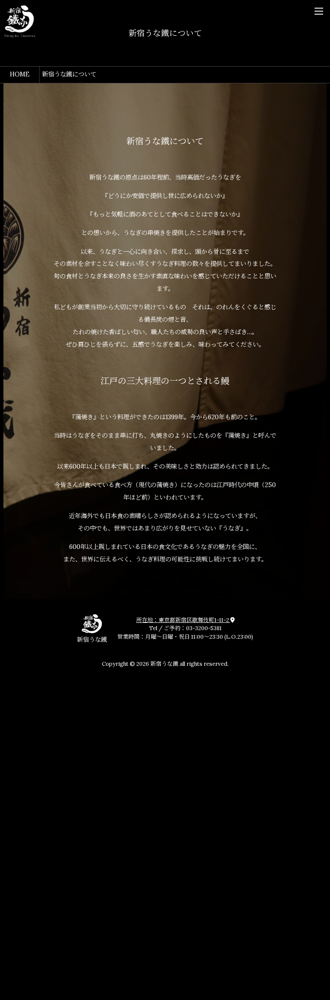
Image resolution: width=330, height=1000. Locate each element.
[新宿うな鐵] (19, 21)
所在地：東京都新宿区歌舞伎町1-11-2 (183, 620)
